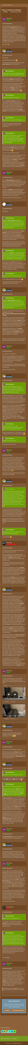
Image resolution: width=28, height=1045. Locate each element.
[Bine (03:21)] (2, 1031)
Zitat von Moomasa (9, 71)
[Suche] (19, 1)
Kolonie (13, 27)
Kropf (10, 818)
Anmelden (7, 1010)
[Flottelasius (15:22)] (4, 1031)
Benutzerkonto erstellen (18, 1010)
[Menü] (26, 1)
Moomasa (5, 11)
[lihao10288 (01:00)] (9, 1031)
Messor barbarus (6, 64)
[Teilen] (25, 14)
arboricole (21, 603)
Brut (19, 235)
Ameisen (11, 79)
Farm (13, 262)
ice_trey (15, 988)
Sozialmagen (5, 818)
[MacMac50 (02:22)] (12, 1031)
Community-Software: (14, 1043)
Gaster (3, 817)
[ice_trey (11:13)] (7, 1031)
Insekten (10, 557)
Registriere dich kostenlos (12, 1005)
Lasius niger (17, 615)
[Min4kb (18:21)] (14, 1031)
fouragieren (16, 331)
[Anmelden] (22, 1)
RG (5, 40)
